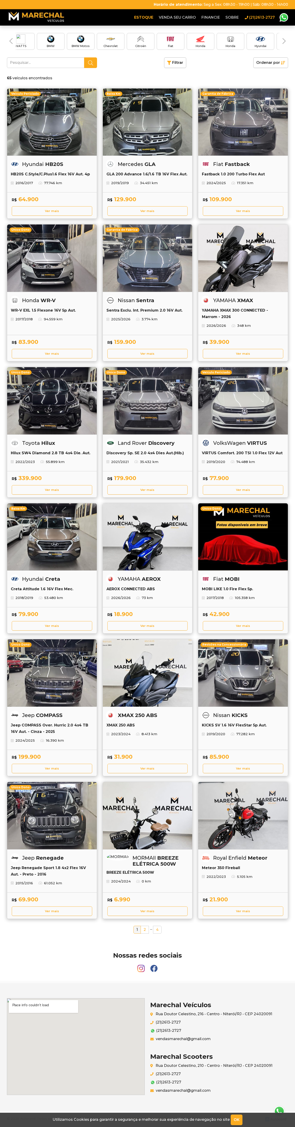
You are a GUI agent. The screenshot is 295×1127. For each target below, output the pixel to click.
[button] (11, 41)
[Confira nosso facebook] (154, 966)
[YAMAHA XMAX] (243, 258)
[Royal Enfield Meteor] (243, 815)
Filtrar (177, 62)
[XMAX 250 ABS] (147, 673)
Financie (210, 17)
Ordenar (268, 62)
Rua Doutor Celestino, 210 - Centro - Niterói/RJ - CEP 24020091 (213, 1065)
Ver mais (52, 211)
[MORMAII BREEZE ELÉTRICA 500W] (147, 815)
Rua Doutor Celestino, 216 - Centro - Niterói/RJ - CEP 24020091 (213, 1014)
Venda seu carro (177, 17)
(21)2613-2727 (168, 1022)
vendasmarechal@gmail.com (183, 1039)
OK (236, 1120)
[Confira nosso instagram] (141, 966)
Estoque (143, 17)
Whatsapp (283, 17)
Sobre (232, 17)
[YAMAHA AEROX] (147, 537)
